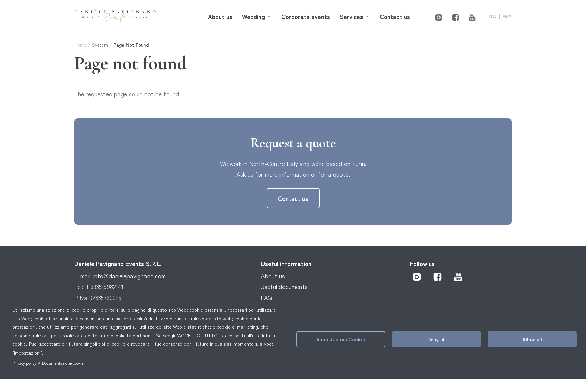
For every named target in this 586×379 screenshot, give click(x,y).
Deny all (436, 339)
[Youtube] (472, 16)
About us (220, 16)
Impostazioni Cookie (341, 339)
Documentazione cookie (63, 363)
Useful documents (284, 286)
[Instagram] (438, 16)
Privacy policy (24, 363)
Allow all (532, 339)
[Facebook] (455, 16)
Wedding (253, 16)
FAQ (266, 297)
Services (351, 16)
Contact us (395, 16)
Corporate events (305, 16)
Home (80, 44)
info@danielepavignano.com (129, 275)
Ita (492, 16)
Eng (507, 16)
